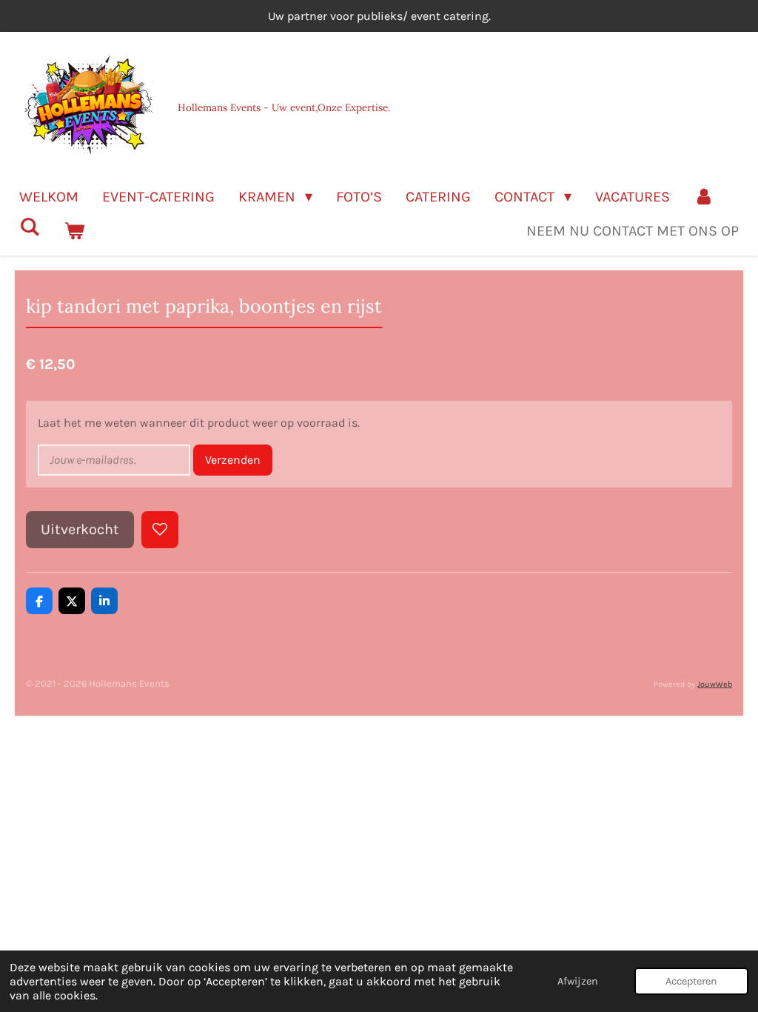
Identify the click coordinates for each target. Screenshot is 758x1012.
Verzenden (233, 460)
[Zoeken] (29, 227)
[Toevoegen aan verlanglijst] (159, 529)
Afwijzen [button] (577, 981)
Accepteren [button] (691, 981)
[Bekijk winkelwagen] (74, 231)
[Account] (704, 197)
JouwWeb (714, 684)
